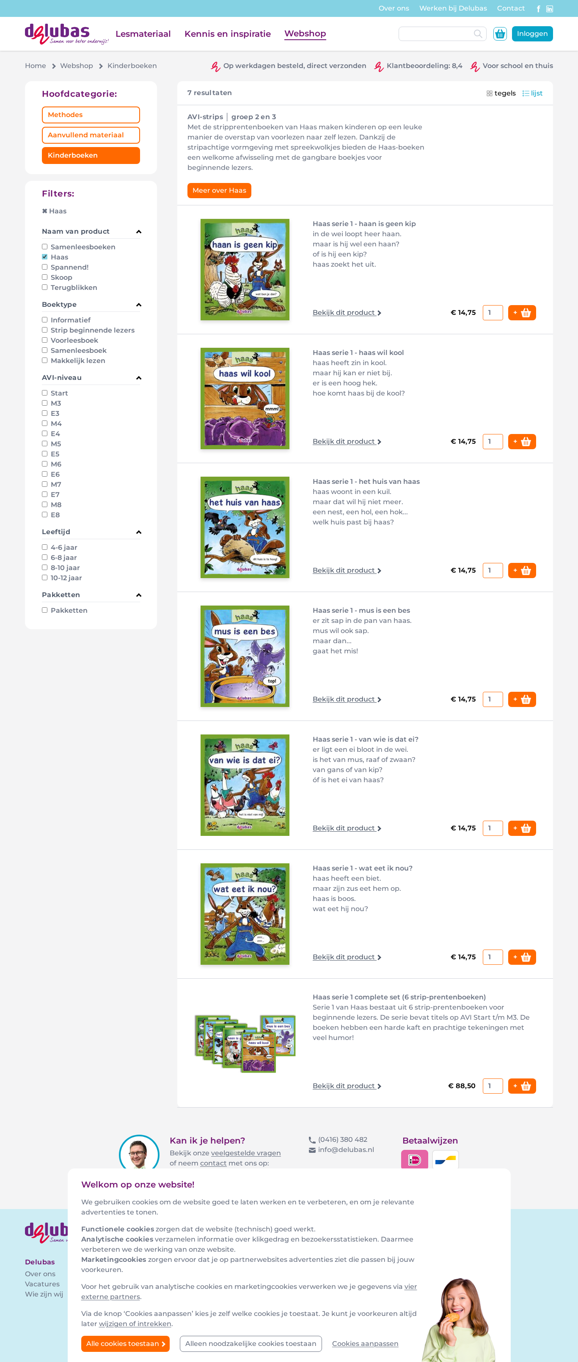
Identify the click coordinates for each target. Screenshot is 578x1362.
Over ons (394, 8)
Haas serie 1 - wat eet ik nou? (363, 868)
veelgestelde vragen (246, 1153)
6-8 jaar (63, 558)
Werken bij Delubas (453, 8)
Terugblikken (73, 288)
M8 (55, 505)
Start (58, 393)
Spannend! (68, 267)
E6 (54, 474)
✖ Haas (54, 211)
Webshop (305, 33)
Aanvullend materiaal (86, 135)
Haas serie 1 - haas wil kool (358, 353)
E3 (54, 413)
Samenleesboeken (82, 247)
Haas (58, 257)
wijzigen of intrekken (135, 1324)
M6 (55, 464)
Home (35, 66)
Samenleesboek (78, 351)
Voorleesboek (73, 340)
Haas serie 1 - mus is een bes (361, 610)
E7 (54, 495)
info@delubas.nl (346, 1150)
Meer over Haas (219, 190)
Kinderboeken (73, 155)
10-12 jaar (65, 578)
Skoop (60, 277)
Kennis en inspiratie (227, 34)
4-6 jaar (63, 547)
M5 (55, 444)
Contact (511, 8)
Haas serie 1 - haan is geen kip (364, 224)
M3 (55, 403)
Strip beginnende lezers (92, 330)
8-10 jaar (64, 568)
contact (213, 1163)
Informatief (70, 320)
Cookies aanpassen (365, 1344)
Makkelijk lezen (77, 361)
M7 (55, 484)
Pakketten (68, 610)
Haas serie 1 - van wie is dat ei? (365, 739)
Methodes (65, 115)
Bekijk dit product (345, 312)
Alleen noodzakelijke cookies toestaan (251, 1344)
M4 (55, 424)
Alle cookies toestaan (123, 1344)
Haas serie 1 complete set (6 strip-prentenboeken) (399, 997)
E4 (54, 434)
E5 (54, 454)
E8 (54, 515)
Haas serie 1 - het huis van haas (366, 482)
